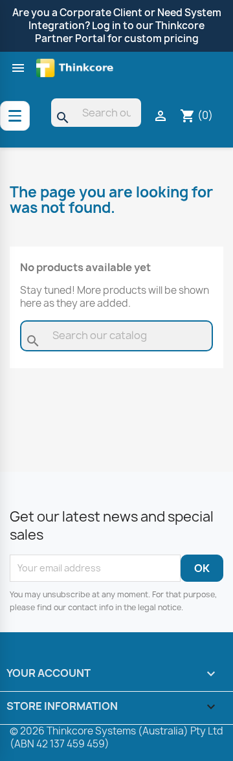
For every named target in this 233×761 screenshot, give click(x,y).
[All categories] (15, 116)
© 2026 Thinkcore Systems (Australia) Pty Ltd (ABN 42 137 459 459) (116, 737)
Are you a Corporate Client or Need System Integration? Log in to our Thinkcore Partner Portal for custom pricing (116, 25)
